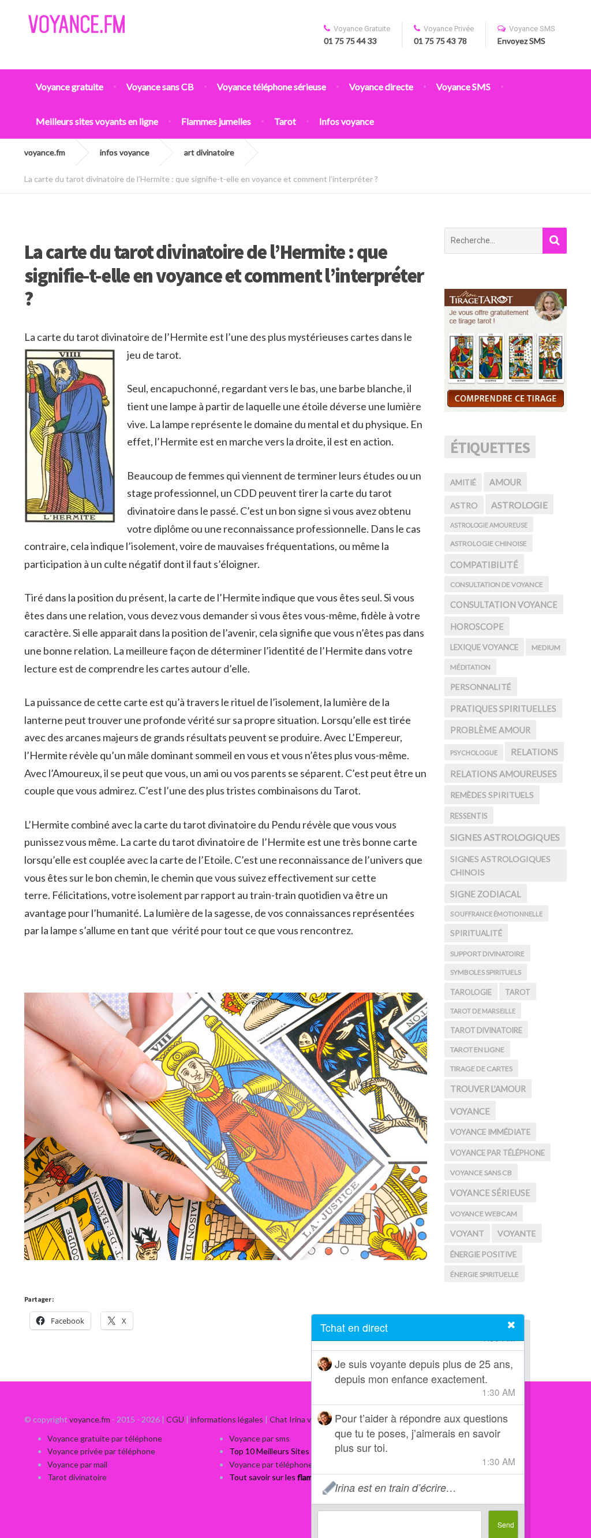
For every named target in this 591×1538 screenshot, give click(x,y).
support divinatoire (487, 953)
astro (464, 505)
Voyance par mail (77, 1464)
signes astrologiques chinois (500, 865)
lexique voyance (484, 647)
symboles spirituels (485, 972)
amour (505, 482)
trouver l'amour (488, 1089)
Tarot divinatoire (77, 1477)
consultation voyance (504, 604)
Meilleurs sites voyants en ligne (97, 121)
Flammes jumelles (216, 121)
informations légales (226, 1419)
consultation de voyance (496, 584)
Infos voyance (346, 121)
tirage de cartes (481, 1068)
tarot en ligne (477, 1049)
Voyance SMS (463, 86)
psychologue (474, 752)
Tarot (285, 121)
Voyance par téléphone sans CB (286, 1464)
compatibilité (484, 564)
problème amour (490, 730)
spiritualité (476, 933)
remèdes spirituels (492, 795)
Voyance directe (381, 86)
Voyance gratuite (69, 86)
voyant (467, 1233)
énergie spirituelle (484, 1274)
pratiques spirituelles (503, 708)
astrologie (519, 504)
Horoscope (477, 626)
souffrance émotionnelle (496, 913)
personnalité (480, 687)
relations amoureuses (503, 773)
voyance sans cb (481, 1172)
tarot (517, 992)
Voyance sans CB (160, 86)
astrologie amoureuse (489, 525)
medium (546, 647)
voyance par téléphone (497, 1152)
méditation (470, 667)
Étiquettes (490, 447)
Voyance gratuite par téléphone (104, 1438)
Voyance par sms (259, 1438)
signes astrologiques (505, 836)
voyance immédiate (490, 1131)
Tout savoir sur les (294, 1477)
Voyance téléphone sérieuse (271, 86)
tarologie (471, 992)
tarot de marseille (482, 1011)
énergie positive (483, 1254)
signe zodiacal (485, 894)
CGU (175, 1419)
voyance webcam (483, 1213)
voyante (517, 1233)
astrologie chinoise (488, 543)
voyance (470, 1111)
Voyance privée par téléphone (101, 1451)
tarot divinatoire (486, 1030)
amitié (463, 482)
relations (534, 751)
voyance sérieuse (490, 1193)
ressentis (469, 815)
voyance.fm (89, 1419)
